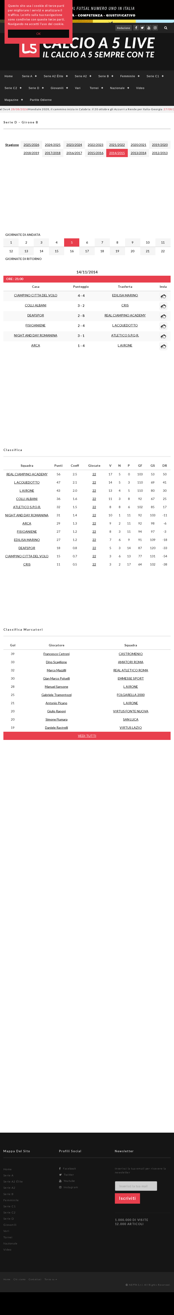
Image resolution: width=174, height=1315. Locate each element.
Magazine (12, 100)
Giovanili (57, 88)
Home (9, 76)
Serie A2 (81, 76)
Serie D (34, 88)
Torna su (50, 1279)
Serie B (103, 76)
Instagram (70, 1187)
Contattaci (35, 1279)
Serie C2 (11, 88)
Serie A (27, 76)
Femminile (127, 76)
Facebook (69, 1168)
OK (38, 34)
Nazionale (117, 88)
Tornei (94, 88)
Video (140, 88)
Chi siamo (20, 1279)
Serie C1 (153, 76)
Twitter (68, 1174)
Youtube (69, 1180)
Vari (78, 88)
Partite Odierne (41, 100)
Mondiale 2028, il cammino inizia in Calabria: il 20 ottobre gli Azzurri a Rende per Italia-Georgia (76, 109)
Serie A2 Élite (53, 76)
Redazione (123, 28)
